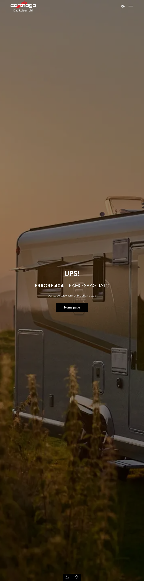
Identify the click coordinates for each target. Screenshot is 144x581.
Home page (72, 307)
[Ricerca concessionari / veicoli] (76, 577)
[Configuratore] (67, 577)
